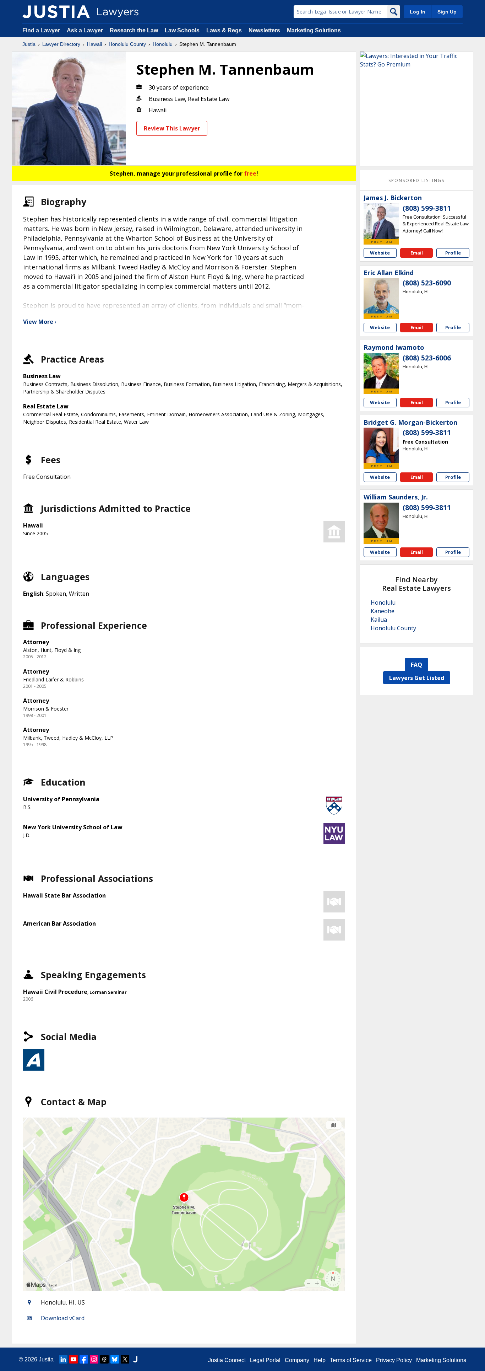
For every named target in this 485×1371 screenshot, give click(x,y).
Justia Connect (227, 1360)
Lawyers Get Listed (416, 678)
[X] (125, 1359)
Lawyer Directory (61, 44)
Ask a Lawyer (85, 30)
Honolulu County (127, 44)
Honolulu (163, 44)
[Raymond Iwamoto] (381, 371)
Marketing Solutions (314, 30)
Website (380, 253)
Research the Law (134, 30)
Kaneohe (382, 611)
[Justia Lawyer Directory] (56, 11)
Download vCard (63, 1318)
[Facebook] (84, 1359)
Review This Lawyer (172, 128)
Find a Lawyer (41, 30)
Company (297, 1360)
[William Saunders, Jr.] (381, 520)
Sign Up (447, 12)
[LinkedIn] (63, 1359)
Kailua (379, 619)
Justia (29, 44)
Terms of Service (351, 1360)
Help (320, 1360)
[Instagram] (94, 1359)
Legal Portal (265, 1360)
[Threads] (104, 1359)
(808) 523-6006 (427, 358)
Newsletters (264, 30)
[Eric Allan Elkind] (381, 296)
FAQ (416, 665)
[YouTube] (73, 1359)
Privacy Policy (394, 1360)
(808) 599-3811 (427, 208)
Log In (417, 12)
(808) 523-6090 (427, 283)
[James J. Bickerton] (381, 221)
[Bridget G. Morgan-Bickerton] (381, 445)
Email (416, 253)
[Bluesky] (114, 1359)
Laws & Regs (224, 30)
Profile (453, 253)
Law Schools (182, 30)
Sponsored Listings (416, 180)
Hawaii (94, 44)
